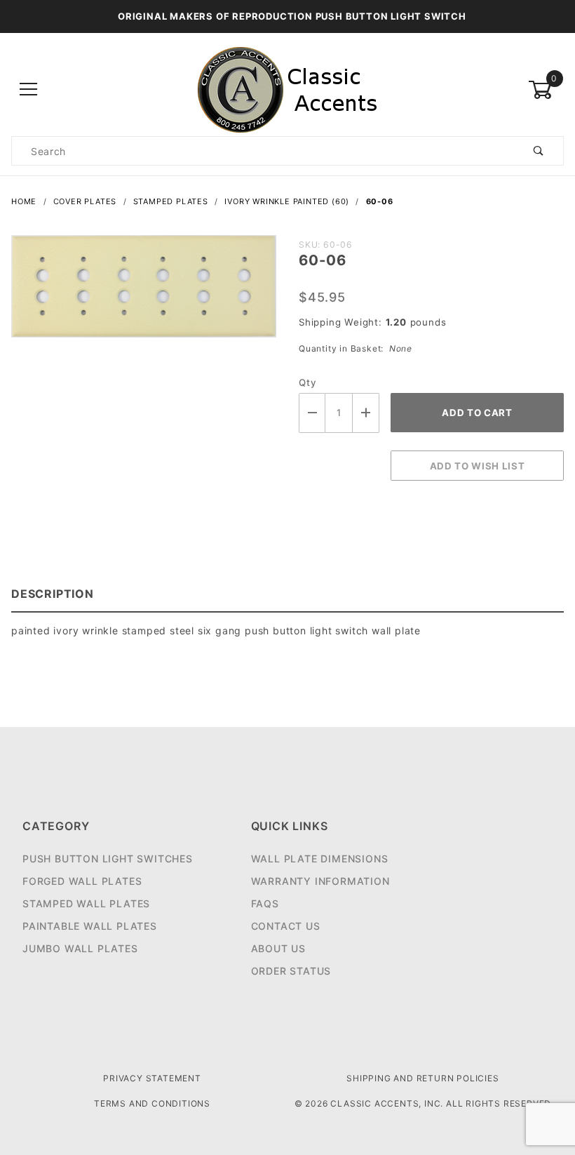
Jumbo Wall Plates (80, 948)
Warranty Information (320, 881)
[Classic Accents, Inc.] (287, 89)
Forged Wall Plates (82, 881)
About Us (278, 948)
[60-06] (143, 293)
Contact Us (285, 926)
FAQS (265, 903)
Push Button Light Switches (107, 858)
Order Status (291, 971)
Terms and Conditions (152, 1103)
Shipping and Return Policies (422, 1078)
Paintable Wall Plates (89, 926)
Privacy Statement (152, 1078)
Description (52, 594)
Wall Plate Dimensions (319, 858)
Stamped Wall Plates (86, 903)
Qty (307, 382)
